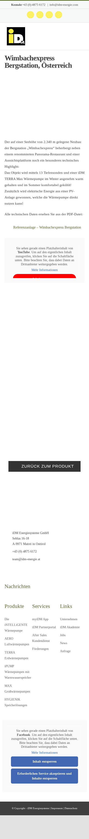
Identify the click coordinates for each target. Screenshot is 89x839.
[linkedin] (27, 569)
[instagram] (13, 569)
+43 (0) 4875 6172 (34, 4)
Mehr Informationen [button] (44, 270)
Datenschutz (71, 808)
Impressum (57, 808)
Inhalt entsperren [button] (45, 761)
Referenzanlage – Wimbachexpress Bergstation (47, 227)
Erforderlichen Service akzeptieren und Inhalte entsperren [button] (44, 776)
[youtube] (20, 569)
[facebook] (6, 569)
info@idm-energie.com (64, 4)
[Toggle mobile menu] (80, 37)
